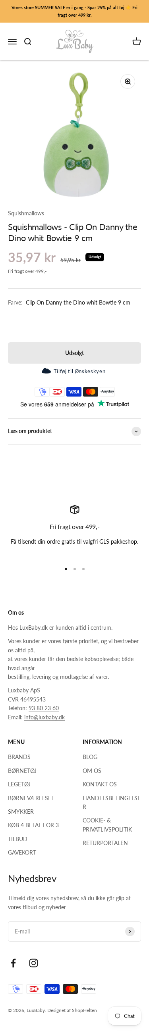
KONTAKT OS (100, 784)
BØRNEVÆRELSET (31, 798)
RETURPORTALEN (105, 842)
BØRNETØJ (22, 770)
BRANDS (19, 756)
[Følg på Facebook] (13, 963)
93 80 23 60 (44, 708)
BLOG (90, 756)
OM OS (92, 770)
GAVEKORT (22, 852)
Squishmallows (26, 213)
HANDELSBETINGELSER (112, 802)
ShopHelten (84, 1010)
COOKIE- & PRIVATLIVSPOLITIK (107, 824)
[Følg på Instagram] (33, 963)
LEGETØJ (19, 784)
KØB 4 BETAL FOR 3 (33, 825)
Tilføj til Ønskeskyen (79, 371)
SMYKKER (21, 811)
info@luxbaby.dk (44, 717)
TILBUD (17, 839)
